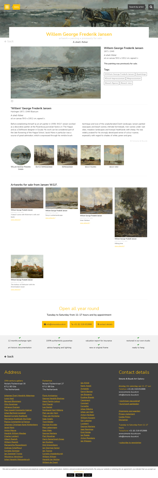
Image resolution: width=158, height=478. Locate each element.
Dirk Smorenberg (50, 445)
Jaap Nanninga (87, 429)
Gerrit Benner (87, 391)
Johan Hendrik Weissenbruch (17, 459)
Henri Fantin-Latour (51, 401)
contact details (105, 324)
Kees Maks (47, 430)
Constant (85, 403)
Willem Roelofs (11, 442)
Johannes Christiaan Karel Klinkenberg (21, 424)
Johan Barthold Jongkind (15, 413)
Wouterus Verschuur (13, 456)
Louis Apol (9, 398)
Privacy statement (127, 414)
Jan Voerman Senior (51, 448)
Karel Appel (86, 385)
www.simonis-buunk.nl (129, 392)
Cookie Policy (124, 417)
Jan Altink (85, 383)
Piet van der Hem (50, 413)
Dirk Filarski (47, 404)
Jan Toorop (47, 450)
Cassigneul (85, 400)
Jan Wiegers (86, 441)
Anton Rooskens (88, 438)
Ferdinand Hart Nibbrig (52, 410)
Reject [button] (79, 475)
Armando (85, 388)
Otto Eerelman (11, 404)
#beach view (126, 83)
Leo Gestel (47, 407)
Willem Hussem (88, 417)
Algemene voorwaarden (129, 411)
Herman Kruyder (49, 424)
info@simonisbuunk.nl (56, 324)
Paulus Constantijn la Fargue (17, 421)
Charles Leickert (11, 436)
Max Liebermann (49, 427)
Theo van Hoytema (50, 416)
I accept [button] (88, 475)
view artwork (15, 220)
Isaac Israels (47, 419)
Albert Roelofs (10, 439)
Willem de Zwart (50, 462)
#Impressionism (134, 78)
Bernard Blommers (12, 401)
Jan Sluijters (47, 442)
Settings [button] (70, 475)
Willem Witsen (49, 456)
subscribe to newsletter (130, 442)
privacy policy (79, 472)
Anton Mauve (10, 430)
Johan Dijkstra (87, 409)
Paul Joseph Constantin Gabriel (18, 410)
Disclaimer (123, 419)
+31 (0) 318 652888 (82, 324)
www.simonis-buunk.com (130, 433)
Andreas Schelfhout (13, 448)
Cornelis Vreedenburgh (52, 453)
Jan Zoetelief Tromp (13, 453)
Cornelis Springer (12, 450)
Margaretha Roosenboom (15, 445)
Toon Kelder (47, 421)
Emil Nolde (86, 432)
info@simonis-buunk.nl (129, 395)
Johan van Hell (87, 412)
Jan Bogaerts (86, 394)
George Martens (49, 433)
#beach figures (111, 83)
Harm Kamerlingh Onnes (53, 439)
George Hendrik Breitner (53, 398)
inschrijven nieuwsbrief (129, 401)
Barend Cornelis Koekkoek (15, 416)
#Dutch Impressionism (114, 78)
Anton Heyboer (87, 415)
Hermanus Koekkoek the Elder (17, 419)
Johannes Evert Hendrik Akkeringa (19, 395)
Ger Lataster (86, 420)
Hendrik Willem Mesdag (15, 433)
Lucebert (85, 423)
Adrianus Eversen (12, 407)
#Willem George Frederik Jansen (119, 74)
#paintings (141, 74)
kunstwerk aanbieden (129, 404)
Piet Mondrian (48, 436)
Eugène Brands (87, 397)
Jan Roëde (85, 435)
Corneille (85, 406)
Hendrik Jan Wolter (51, 459)
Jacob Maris (9, 427)
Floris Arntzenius (49, 395)
